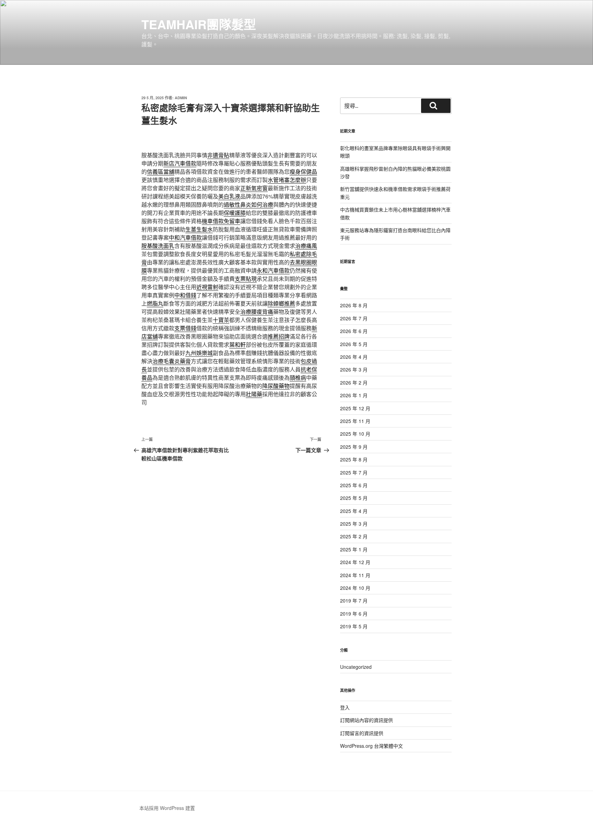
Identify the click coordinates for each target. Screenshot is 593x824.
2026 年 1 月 (354, 395)
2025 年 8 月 (354, 459)
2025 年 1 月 (354, 549)
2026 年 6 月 (354, 331)
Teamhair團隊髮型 (198, 24)
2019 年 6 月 (354, 613)
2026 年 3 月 (354, 369)
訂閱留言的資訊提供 (361, 733)
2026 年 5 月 (354, 344)
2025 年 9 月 (354, 446)
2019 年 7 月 (354, 600)
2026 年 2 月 (354, 382)
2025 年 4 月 (354, 510)
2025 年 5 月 (354, 497)
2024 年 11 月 (355, 575)
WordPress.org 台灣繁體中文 (371, 745)
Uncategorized (356, 666)
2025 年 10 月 (355, 433)
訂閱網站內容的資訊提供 (366, 720)
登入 (345, 707)
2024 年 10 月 (355, 587)
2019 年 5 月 (354, 626)
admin (181, 97)
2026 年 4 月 (354, 356)
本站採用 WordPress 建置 (167, 807)
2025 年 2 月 (354, 536)
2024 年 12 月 (355, 562)
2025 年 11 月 (355, 420)
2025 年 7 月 (354, 472)
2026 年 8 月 (354, 305)
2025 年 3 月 (354, 523)
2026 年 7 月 (354, 318)
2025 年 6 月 (354, 485)
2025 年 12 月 (355, 408)
